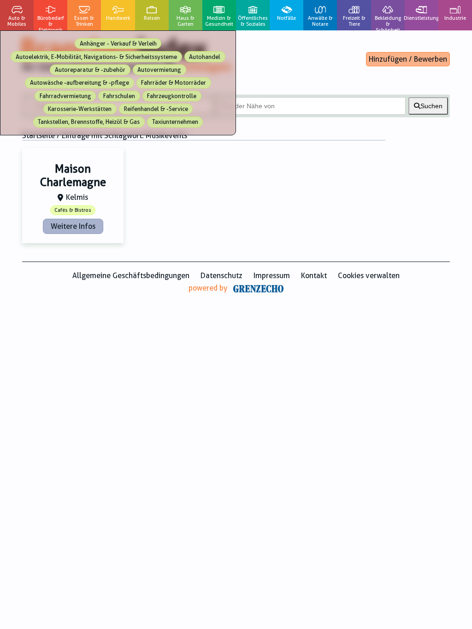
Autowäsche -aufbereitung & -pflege (79, 82)
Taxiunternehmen (175, 121)
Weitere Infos (73, 226)
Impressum (272, 275)
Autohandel (204, 56)
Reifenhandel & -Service (156, 108)
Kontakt (314, 275)
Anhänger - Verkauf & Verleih (118, 43)
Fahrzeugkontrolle (171, 96)
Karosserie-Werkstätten (80, 108)
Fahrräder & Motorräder (173, 82)
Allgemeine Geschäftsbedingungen (130, 275)
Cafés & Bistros (72, 210)
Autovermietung (159, 69)
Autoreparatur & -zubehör (90, 69)
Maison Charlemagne (73, 176)
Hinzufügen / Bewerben (408, 59)
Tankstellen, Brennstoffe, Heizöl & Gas (89, 121)
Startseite (38, 135)
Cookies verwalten (369, 275)
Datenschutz (221, 275)
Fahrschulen (119, 96)
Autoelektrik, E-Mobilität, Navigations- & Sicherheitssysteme (96, 56)
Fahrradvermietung (65, 96)
